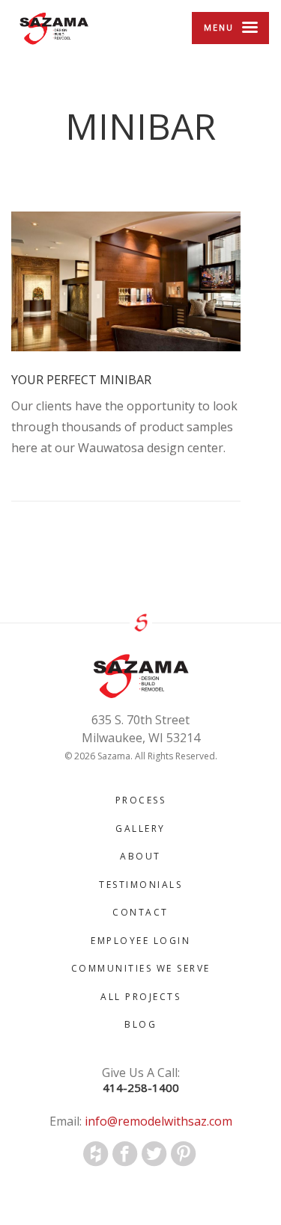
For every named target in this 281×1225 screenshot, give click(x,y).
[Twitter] (154, 1154)
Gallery (140, 828)
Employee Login (140, 940)
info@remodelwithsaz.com (157, 1121)
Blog (140, 1024)
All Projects (140, 996)
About (140, 856)
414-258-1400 (141, 1087)
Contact (140, 912)
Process (140, 800)
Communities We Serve (141, 968)
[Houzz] (96, 1154)
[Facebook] (125, 1154)
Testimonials (140, 884)
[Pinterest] (183, 1154)
